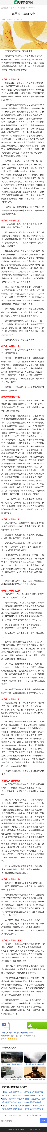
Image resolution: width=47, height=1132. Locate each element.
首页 (12, 8)
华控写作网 (21, 1129)
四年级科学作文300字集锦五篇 (18, 1115)
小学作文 (31, 8)
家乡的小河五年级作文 (33, 1102)
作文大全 (21, 8)
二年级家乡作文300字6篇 (33, 1092)
